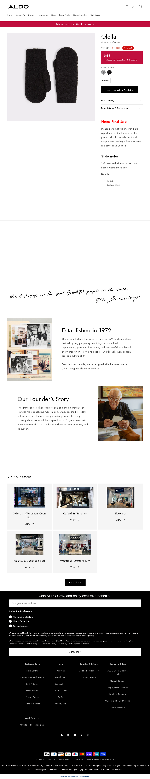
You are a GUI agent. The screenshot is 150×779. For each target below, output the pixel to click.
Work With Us (32, 718)
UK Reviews (60, 703)
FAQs (60, 697)
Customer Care (32, 664)
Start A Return (32, 683)
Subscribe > (75, 652)
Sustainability (61, 683)
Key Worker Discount (118, 687)
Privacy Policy (32, 697)
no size (106, 81)
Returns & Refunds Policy (32, 677)
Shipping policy (108, 759)
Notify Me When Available (120, 90)
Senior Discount (117, 707)
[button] (127, 6)
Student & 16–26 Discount (117, 700)
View (27, 523)
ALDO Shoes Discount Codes (118, 672)
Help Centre (32, 670)
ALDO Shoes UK (49, 759)
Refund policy (64, 759)
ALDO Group (60, 690)
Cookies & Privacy (89, 664)
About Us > (75, 582)
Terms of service (92, 759)
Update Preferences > (89, 670)
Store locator (61, 677)
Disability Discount (117, 694)
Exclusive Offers (117, 664)
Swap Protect (32, 690)
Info (61, 664)
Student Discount (118, 681)
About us (61, 670)
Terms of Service (32, 703)
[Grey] (104, 73)
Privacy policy (78, 759)
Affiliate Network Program (32, 724)
